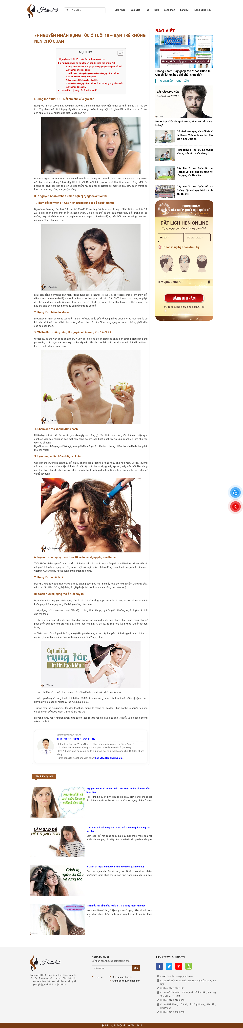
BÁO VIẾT (165, 31)
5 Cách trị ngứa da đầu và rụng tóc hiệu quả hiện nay (115, 866)
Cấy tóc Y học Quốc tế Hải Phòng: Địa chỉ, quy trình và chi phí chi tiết (195, 190)
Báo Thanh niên (113, 758)
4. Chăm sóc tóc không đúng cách (81, 77)
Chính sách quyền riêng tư (126, 980)
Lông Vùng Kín (202, 9)
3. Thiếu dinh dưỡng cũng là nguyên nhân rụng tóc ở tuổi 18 (92, 73)
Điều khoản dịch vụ (122, 977)
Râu (156, 9)
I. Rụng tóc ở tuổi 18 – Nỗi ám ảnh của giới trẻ (81, 59)
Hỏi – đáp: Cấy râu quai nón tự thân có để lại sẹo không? (184, 123)
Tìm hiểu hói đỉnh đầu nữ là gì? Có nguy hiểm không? (115, 905)
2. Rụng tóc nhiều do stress (78, 70)
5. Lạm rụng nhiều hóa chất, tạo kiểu (82, 80)
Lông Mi (184, 9)
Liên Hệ (99, 977)
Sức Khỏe (120, 9)
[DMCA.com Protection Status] (188, 966)
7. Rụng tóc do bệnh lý (76, 87)
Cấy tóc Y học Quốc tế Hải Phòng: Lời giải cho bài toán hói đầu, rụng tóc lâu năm (195, 172)
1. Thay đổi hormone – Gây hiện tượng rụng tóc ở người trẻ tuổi (94, 66)
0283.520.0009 (176, 1000)
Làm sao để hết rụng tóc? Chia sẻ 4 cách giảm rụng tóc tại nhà (118, 829)
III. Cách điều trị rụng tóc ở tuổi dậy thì (77, 90)
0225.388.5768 (176, 1012)
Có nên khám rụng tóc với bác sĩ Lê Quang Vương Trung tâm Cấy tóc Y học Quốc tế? (195, 135)
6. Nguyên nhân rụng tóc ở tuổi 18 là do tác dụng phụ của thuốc (94, 83)
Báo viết (135, 9)
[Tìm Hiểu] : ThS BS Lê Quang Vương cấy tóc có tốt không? (195, 151)
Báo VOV (99, 758)
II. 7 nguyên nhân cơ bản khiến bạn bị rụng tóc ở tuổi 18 (86, 63)
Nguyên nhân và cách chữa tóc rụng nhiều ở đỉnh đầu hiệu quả (118, 790)
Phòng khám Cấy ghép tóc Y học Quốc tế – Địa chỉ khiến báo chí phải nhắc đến (184, 72)
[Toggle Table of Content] (118, 53)
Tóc (147, 9)
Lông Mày (169, 9)
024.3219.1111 (176, 988)
